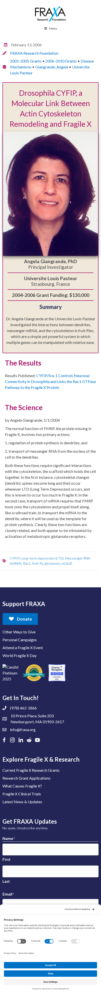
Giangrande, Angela (51, 66)
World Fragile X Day (19, 655)
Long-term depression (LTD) (42, 558)
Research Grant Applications (26, 778)
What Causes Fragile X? (22, 786)
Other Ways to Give (19, 631)
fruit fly (37, 563)
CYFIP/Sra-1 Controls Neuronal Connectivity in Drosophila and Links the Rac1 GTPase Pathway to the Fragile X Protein (50, 381)
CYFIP (14, 558)
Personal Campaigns (19, 639)
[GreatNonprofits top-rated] (34, 672)
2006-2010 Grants (61, 61)
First (6, 859)
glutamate (52, 563)
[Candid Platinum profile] (11, 672)
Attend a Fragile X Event (22, 647)
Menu (53, 28)
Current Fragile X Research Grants (31, 770)
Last (6, 881)
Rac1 (27, 563)
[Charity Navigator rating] (56, 672)
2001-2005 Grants (25, 61)
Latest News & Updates (22, 801)
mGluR (67, 563)
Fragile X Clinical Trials (21, 793)
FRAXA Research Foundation (34, 53)
